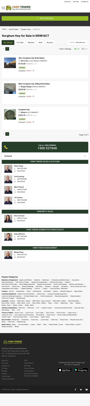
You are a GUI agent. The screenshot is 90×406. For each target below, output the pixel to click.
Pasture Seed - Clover (56, 324)
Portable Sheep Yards (31, 296)
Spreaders (64, 286)
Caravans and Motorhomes (63, 308)
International (37, 291)
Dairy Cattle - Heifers (39, 303)
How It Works (28, 363)
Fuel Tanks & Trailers (22, 282)
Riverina (35, 86)
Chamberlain (20, 291)
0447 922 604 (22, 168)
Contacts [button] (8, 156)
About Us (67, 1)
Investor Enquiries (8, 379)
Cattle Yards (41, 294)
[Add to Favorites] (33, 71)
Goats (56, 303)
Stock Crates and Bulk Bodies (67, 315)
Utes (13, 310)
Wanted (31, 43)
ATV (37, 308)
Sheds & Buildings (27, 286)
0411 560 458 (22, 236)
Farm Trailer (40, 312)
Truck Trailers (34, 317)
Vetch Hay (11, 322)
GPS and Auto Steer (56, 282)
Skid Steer (39, 286)
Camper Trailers (47, 308)
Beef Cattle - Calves (23, 301)
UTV (18, 310)
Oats (44, 324)
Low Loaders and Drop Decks (24, 315)
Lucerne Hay (44, 319)
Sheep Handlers (75, 296)
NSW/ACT (43, 61)
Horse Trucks (61, 312)
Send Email (21, 171)
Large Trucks (72, 312)
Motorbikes (5, 310)
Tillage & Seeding (26, 288)
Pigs (71, 303)
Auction (50, 43)
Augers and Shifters (25, 280)
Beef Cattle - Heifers (59, 301)
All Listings (8, 43)
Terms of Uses (29, 368)
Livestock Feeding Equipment (57, 294)
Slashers (48, 286)
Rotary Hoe (16, 286)
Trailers (44, 288)
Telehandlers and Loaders (10, 288)
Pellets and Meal (7, 326)
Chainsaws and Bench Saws (60, 280)
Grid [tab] (85, 49)
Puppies (78, 303)
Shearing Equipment (61, 296)
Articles (4, 373)
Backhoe (37, 280)
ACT (29, 112)
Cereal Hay (25, 319)
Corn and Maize (23, 324)
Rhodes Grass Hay (76, 319)
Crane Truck (29, 312)
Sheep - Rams (29, 305)
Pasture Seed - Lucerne (72, 324)
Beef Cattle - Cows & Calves (42, 301)
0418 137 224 (22, 218)
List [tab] (77, 49)
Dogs (50, 303)
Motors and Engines (60, 284)
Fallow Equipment (7, 282)
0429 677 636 (22, 189)
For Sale (20, 43)
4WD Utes (30, 308)
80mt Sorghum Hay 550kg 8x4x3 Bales (34, 84)
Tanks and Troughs (8, 298)
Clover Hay (34, 319)
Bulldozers (45, 280)
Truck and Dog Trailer (20, 317)
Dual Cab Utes (79, 308)
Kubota (55, 291)
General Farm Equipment (39, 282)
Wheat (17, 326)
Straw (3, 322)
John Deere (47, 291)
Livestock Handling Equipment (11, 296)
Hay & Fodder (13, 29)
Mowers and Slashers (76, 284)
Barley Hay (15, 319)
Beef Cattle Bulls (73, 301)
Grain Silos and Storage (9, 284)
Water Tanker (45, 317)
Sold (40, 43)
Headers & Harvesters (44, 284)
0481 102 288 (22, 200)
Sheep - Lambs (17, 305)
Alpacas (12, 301)
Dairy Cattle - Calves (8, 303)
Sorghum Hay (25, 29)
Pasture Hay (64, 319)
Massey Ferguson (66, 291)
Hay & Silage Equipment (27, 284)
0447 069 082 (22, 179)
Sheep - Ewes (6, 305)
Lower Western (34, 61)
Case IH (11, 291)
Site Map (27, 366)
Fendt (28, 291)
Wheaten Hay (21, 322)
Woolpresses (21, 298)
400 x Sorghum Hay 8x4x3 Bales (31, 58)
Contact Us (84, 1)
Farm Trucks (50, 312)
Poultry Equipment (46, 296)
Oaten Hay (54, 319)
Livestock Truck (7, 315)
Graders (67, 282)
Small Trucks (51, 315)
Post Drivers (6, 286)
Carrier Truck (18, 312)
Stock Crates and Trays (78, 286)
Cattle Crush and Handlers (25, 294)
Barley (14, 324)
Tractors (37, 288)
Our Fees (76, 1)
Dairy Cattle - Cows (23, 303)
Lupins (33, 324)
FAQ (25, 360)
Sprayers (56, 286)
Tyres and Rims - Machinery (59, 288)
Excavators (75, 280)
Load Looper (6, 376)
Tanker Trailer (6, 317)
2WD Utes (21, 308)
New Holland (78, 291)
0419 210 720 (22, 254)
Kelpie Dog (64, 303)
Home (4, 29)
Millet (39, 324)
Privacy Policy (29, 371)
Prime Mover (40, 315)
